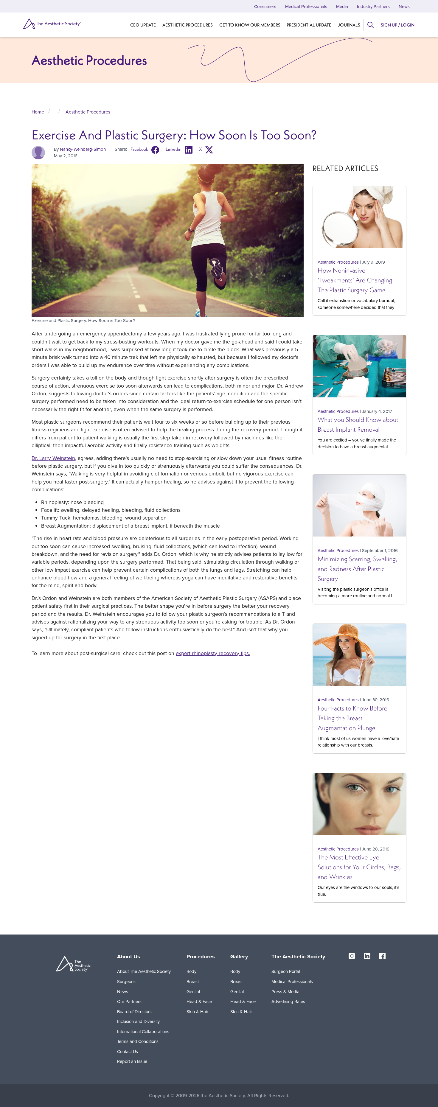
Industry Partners (373, 6)
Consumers (265, 6)
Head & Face (199, 1001)
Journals (349, 25)
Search (370, 25)
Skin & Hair (197, 1011)
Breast (193, 981)
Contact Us (127, 1051)
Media (342, 6)
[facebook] (382, 955)
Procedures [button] (201, 956)
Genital (193, 991)
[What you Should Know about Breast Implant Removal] (359, 368)
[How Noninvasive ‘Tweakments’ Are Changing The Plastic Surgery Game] (359, 219)
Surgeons (126, 981)
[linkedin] (367, 955)
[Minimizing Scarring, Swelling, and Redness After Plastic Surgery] (359, 508)
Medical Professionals (306, 6)
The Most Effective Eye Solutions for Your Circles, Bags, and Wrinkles (359, 867)
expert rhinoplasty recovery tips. (213, 653)
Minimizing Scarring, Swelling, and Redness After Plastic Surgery (357, 569)
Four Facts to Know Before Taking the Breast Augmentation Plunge (352, 718)
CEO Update (143, 25)
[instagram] (352, 955)
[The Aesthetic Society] (51, 23)
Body (191, 971)
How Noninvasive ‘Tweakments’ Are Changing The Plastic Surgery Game (355, 280)
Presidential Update (309, 25)
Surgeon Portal (285, 971)
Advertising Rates (288, 1001)
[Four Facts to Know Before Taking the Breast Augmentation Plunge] (359, 657)
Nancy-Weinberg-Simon (83, 149)
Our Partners (129, 1001)
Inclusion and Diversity (138, 1021)
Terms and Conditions (138, 1041)
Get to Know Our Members (249, 25)
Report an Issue (132, 1061)
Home (38, 111)
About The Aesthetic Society (144, 971)
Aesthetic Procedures (187, 25)
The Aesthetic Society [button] (298, 956)
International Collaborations (143, 1031)
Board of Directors (134, 1011)
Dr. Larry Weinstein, (54, 458)
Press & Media (285, 991)
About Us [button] (128, 956)
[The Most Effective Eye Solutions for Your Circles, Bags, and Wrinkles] (359, 806)
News (404, 6)
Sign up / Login (397, 25)
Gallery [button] (239, 956)
